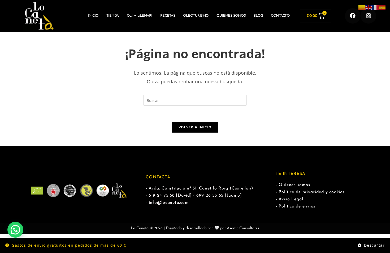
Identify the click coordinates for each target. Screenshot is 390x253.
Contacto (280, 15)
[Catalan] (361, 7)
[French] (375, 7)
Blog (258, 15)
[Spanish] (382, 7)
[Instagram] (368, 16)
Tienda (112, 15)
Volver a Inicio (195, 127)
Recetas (167, 15)
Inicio (93, 15)
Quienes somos (231, 15)
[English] (368, 7)
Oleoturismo (196, 15)
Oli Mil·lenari (139, 15)
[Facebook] (353, 16)
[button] (15, 230)
